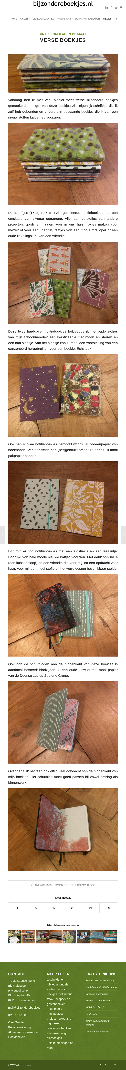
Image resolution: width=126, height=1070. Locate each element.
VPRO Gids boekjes (96, 1007)
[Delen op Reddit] (90, 908)
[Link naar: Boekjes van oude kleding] (69, 937)
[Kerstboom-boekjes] (2, 535)
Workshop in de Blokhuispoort (101, 987)
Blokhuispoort (17, 985)
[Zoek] (115, 19)
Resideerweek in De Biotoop (100, 980)
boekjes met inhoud (60, 994)
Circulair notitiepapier (97, 1031)
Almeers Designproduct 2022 (101, 1000)
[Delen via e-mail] (109, 908)
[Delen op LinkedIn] (72, 908)
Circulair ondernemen (97, 993)
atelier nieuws (56, 989)
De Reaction (92, 1014)
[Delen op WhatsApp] (54, 908)
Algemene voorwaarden (23, 1032)
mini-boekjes (55, 1013)
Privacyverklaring (19, 1027)
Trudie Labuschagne (79, 885)
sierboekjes (54, 1038)
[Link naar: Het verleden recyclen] (97, 937)
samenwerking (56, 1033)
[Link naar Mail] (121, 7)
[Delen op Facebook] (17, 908)
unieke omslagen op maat (63, 34)
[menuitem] (14, 19)
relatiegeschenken (59, 1028)
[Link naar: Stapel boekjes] (28, 937)
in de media (54, 1008)
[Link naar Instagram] (116, 7)
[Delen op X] (36, 908)
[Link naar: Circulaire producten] (42, 937)
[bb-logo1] (63, 7)
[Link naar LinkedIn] (106, 7)
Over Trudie (16, 1022)
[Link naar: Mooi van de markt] (110, 937)
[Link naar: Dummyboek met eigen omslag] (56, 937)
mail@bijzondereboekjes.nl (25, 1007)
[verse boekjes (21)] (63, 73)
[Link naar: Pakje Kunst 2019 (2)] (83, 937)
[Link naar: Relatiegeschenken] (14, 937)
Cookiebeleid (16, 1037)
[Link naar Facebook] (111, 7)
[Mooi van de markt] (123, 535)
